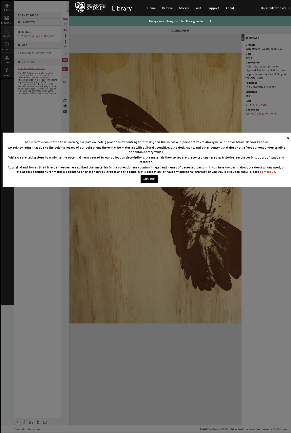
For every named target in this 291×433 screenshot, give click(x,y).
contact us (267, 171)
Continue (149, 179)
